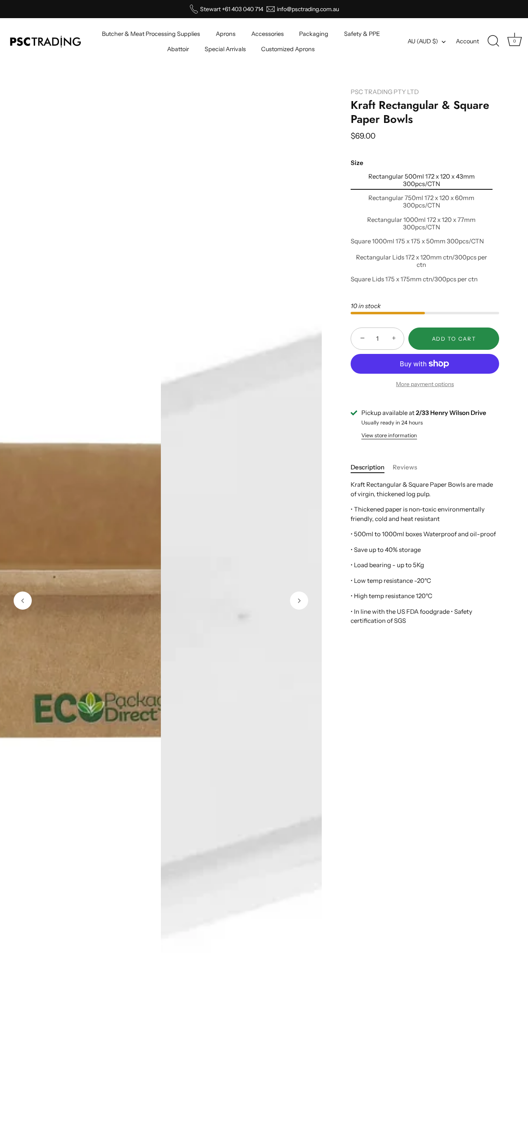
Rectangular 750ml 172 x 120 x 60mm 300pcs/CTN (421, 201)
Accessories (267, 34)
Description (367, 467)
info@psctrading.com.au (308, 9)
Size (357, 163)
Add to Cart (454, 338)
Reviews (405, 467)
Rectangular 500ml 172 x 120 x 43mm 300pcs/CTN (421, 180)
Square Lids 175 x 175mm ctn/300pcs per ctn (414, 279)
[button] (23, 601)
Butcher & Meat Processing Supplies (151, 34)
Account (467, 41)
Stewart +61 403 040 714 (231, 9)
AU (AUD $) (423, 41)
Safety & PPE (362, 34)
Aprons (226, 34)
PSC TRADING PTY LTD (385, 92)
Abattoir (178, 49)
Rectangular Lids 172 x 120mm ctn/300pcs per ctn (421, 261)
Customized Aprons (288, 49)
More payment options (425, 384)
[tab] (372, 467)
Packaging (313, 34)
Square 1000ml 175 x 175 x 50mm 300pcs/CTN (417, 241)
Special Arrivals (225, 49)
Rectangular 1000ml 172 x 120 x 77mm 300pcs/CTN (421, 223)
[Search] (493, 41)
